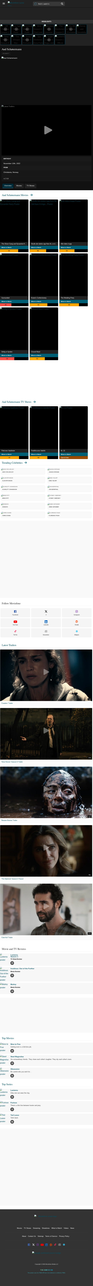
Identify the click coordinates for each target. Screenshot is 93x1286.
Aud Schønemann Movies (15, 195)
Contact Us (32, 1236)
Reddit (77, 625)
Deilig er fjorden (6, 352)
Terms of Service (51, 1236)
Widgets (76, 635)
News (72, 1228)
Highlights (46, 21)
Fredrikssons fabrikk (38, 451)
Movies (19, 1228)
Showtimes (46, 1228)
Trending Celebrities (12, 462)
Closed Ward (35, 352)
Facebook (15, 614)
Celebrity (5, 53)
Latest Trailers (9, 645)
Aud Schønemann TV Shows (16, 401)
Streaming (36, 1228)
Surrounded (5, 298)
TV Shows (27, 1228)
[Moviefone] (17, 3)
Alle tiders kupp (66, 244)
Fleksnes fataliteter (8, 451)
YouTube (15, 625)
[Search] (62, 4)
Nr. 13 (63, 451)
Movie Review (15, 971)
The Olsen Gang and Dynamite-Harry (14, 244)
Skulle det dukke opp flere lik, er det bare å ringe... (44, 244)
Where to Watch (6, 247)
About (24, 1236)
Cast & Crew (65, 457)
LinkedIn (46, 625)
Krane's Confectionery (38, 298)
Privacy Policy (64, 1236)
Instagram (77, 614)
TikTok (15, 635)
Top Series (7, 1084)
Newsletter (46, 635)
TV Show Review (16, 959)
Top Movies (8, 1038)
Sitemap (40, 1236)
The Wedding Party (67, 298)
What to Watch (56, 1228)
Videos (66, 1228)
